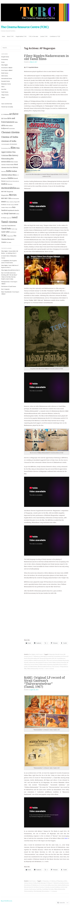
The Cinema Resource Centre (8, 239)
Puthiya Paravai (8, 207)
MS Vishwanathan (15, 198)
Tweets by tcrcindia (7, 106)
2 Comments (54, 891)
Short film (3, 89)
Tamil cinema (32, 889)
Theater (3, 97)
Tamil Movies (11, 225)
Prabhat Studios (43, 664)
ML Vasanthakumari (60, 658)
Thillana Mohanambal (32, 668)
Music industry (58, 885)
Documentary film (5, 148)
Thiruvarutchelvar (28, 891)
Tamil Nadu (45, 889)
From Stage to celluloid (6, 70)
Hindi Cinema (4, 73)
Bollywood (4, 128)
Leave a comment (49, 668)
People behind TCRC (21, 36)
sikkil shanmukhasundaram (44, 666)
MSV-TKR (46, 660)
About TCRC (10, 36)
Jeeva (30, 656)
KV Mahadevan (34, 885)
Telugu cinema (10, 235)
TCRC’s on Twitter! (6, 103)
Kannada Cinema (5, 81)
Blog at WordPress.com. (6, 901)
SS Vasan (3, 217)
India (8, 171)
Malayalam (10, 184)
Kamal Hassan (9, 181)
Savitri (62, 887)
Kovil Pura (63, 656)
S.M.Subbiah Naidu (32, 666)
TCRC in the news (33, 36)
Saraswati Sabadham (55, 887)
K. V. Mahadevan (36, 656)
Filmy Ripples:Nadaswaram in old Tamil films (46, 57)
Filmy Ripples (32, 654)
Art (2, 118)
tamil (15, 217)
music (52, 885)
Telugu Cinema (5, 94)
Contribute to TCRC (55, 36)
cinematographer (5, 144)
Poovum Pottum (34, 664)
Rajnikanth (11, 210)
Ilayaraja (3, 171)
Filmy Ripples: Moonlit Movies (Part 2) (10, 270)
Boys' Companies (5, 289)
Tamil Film (39, 889)
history (15, 167)
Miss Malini (34, 658)
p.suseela (15, 204)
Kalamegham (43, 656)
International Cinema (6, 78)
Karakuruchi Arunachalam (54, 656)
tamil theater (13, 232)
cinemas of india (32, 883)
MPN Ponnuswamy (38, 660)
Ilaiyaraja (43, 883)
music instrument (53, 660)
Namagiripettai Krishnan (42, 662)
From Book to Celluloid (6, 67)
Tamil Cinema (39, 654)
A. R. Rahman (52, 881)
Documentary (4, 59)
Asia (16, 122)
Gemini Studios (10, 164)
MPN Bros (31, 660)
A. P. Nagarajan (44, 881)
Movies (13, 195)
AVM (3, 125)
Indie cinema (4, 75)
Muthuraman (65, 885)
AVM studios (9, 125)
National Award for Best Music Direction (34, 887)
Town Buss (41, 668)
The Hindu (50, 889)
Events (3, 62)
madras (4, 184)
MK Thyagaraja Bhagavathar (44, 658)
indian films (11, 175)
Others (2, 86)
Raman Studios (62, 664)
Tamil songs (14, 229)
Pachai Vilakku (52, 662)
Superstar (9, 217)
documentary (13, 144)
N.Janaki (26, 662)
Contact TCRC (44, 36)
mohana (26, 660)
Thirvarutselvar (45, 891)
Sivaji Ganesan (55, 666)
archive (65, 881)
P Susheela (46, 887)
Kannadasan (27, 885)
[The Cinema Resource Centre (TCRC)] (35, 12)
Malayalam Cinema (6, 84)
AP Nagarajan (51, 654)
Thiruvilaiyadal (37, 891)
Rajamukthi (56, 664)
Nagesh (16, 201)
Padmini (58, 662)
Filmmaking (5, 159)
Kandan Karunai (64, 883)
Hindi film (9, 167)
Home (3, 36)
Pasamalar (63, 662)
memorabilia (47, 885)
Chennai (5, 132)
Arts (5, 118)
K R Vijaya (48, 883)
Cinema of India (9, 137)
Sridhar (17, 213)
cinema (26, 883)
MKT (53, 658)
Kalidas (11, 178)
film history (13, 155)
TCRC (4, 235)
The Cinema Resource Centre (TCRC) (24, 27)
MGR (29, 658)
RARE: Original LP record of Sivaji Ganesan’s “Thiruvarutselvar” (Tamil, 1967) (44, 682)
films (12, 161)
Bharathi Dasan (59, 654)
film (13, 147)
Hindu (38, 883)
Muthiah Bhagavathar (63, 660)
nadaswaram (32, 662)
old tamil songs (9, 204)
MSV (2, 198)
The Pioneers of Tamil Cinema (8, 286)
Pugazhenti (50, 664)
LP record (41, 885)
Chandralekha (12, 128)
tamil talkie (5, 232)
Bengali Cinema (5, 56)
